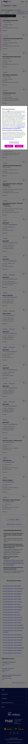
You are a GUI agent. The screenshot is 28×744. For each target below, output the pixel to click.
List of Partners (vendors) (8, 139)
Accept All (19, 146)
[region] (14, 128)
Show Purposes (14, 142)
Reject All (9, 146)
